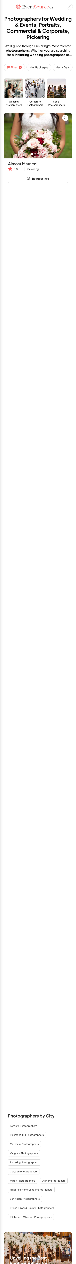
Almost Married (22, 163)
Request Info (40, 178)
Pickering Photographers (24, 1162)
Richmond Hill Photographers (27, 1134)
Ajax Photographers (53, 1180)
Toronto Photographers (23, 1125)
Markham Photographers (24, 1144)
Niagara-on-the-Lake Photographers (31, 1189)
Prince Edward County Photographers (32, 1208)
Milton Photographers (22, 1180)
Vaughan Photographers (24, 1153)
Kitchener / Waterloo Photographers (31, 1217)
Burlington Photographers (25, 1198)
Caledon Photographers (24, 1171)
